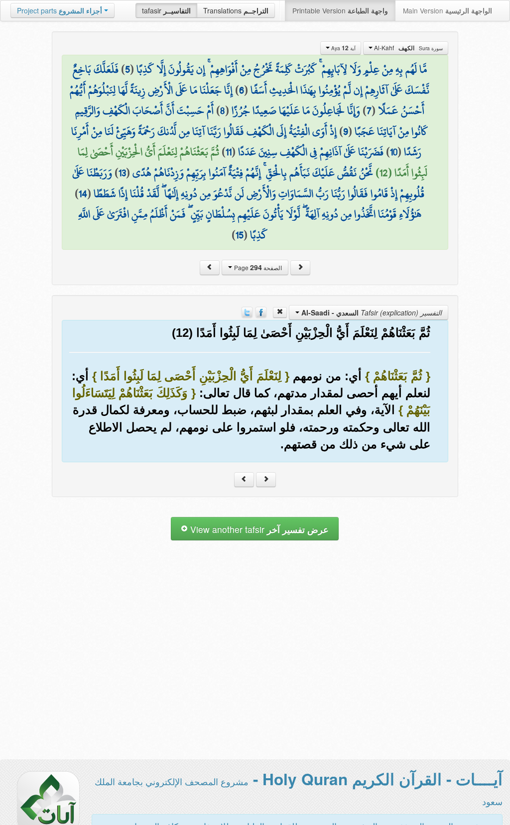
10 (393, 152)
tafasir (166, 10)
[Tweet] (247, 311)
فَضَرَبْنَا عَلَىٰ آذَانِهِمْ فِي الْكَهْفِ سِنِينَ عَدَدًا (310, 152)
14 (83, 194)
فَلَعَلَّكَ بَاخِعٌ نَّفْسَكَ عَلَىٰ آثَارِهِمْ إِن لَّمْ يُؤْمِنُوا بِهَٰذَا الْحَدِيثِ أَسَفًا (251, 79)
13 (122, 173)
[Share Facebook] (261, 311)
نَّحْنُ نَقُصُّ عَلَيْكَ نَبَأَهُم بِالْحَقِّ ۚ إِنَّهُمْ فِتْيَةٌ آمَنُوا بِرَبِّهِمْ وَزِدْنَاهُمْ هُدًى (252, 173)
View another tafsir (258, 529)
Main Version (447, 10)
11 (229, 152)
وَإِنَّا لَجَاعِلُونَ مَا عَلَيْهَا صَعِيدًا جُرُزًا (296, 110)
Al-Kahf (408, 47)
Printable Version (340, 10)
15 (240, 235)
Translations (235, 10)
